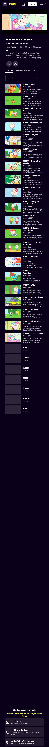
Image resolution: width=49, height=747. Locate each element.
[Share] (15, 64)
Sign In (41, 4)
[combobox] (23, 78)
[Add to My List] (9, 64)
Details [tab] (36, 70)
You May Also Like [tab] (23, 70)
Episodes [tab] (9, 70)
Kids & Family (10, 47)
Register (32, 4)
